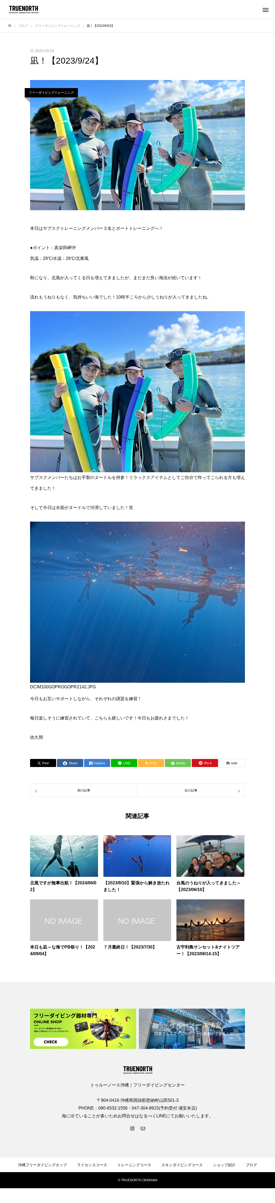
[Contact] (143, 1128)
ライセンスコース (92, 1165)
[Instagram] (132, 1128)
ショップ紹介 (224, 1165)
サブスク (51, 228)
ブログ (251, 1165)
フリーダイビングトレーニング (51, 93)
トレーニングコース (134, 1165)
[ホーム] (9, 25)
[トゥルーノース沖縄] (23, 9)
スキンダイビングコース (182, 1165)
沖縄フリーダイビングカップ (42, 1165)
